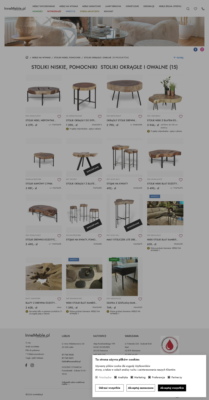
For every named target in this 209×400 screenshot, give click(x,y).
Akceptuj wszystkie (172, 388)
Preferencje (158, 377)
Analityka (123, 377)
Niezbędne (105, 377)
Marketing (139, 377)
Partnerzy (176, 377)
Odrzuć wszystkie (109, 388)
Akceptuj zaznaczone (141, 388)
